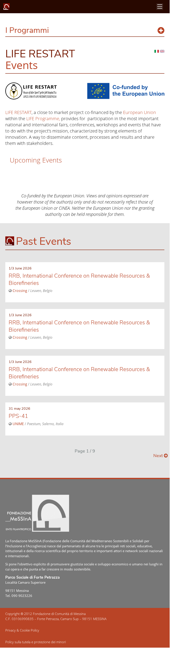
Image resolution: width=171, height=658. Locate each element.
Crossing (20, 290)
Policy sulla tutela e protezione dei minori (35, 642)
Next (158, 456)
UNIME (18, 423)
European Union (139, 112)
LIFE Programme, (43, 119)
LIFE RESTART (18, 112)
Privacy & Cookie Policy (22, 630)
